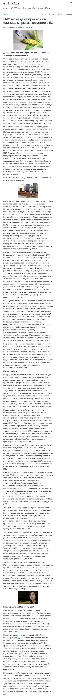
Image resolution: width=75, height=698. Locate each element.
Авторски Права (65, 14)
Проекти (52, 14)
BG (71, 2)
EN (68, 2)
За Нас (44, 14)
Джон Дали (18, 637)
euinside (11, 3)
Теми (5, 14)
